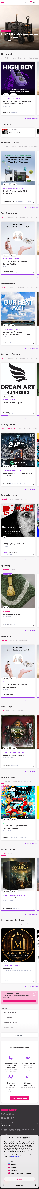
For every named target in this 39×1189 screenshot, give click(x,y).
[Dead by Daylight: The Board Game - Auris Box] (18, 450)
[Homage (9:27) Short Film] (18, 520)
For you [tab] (3, 217)
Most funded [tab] (13, 640)
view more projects (31, 118)
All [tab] (2, 58)
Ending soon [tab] (23, 640)
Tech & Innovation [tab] (10, 58)
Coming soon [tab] (5, 569)
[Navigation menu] (37, 2)
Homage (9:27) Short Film (13, 543)
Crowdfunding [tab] (20, 217)
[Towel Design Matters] (18, 591)
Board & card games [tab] (8, 428)
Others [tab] (35, 428)
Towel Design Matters (12, 614)
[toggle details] (34, 114)
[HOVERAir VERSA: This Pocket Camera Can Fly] (18, 238)
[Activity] (30, 2)
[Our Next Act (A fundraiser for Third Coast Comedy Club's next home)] (18, 309)
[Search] (26, 2)
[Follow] (4, 537)
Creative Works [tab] (23, 58)
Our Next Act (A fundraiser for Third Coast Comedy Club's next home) (16, 334)
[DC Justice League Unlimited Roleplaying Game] (18, 802)
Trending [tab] (4, 640)
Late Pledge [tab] (30, 217)
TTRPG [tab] (19, 428)
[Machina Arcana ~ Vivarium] (18, 732)
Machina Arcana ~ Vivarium (14, 755)
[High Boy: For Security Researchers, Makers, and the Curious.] (18, 78)
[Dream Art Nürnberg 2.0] (18, 379)
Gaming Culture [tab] (34, 58)
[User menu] (33, 2)
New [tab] (13, 569)
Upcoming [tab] (11, 217)
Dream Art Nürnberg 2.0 (12, 402)
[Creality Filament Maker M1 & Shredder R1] (18, 168)
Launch (18, 1001)
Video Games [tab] (27, 428)
